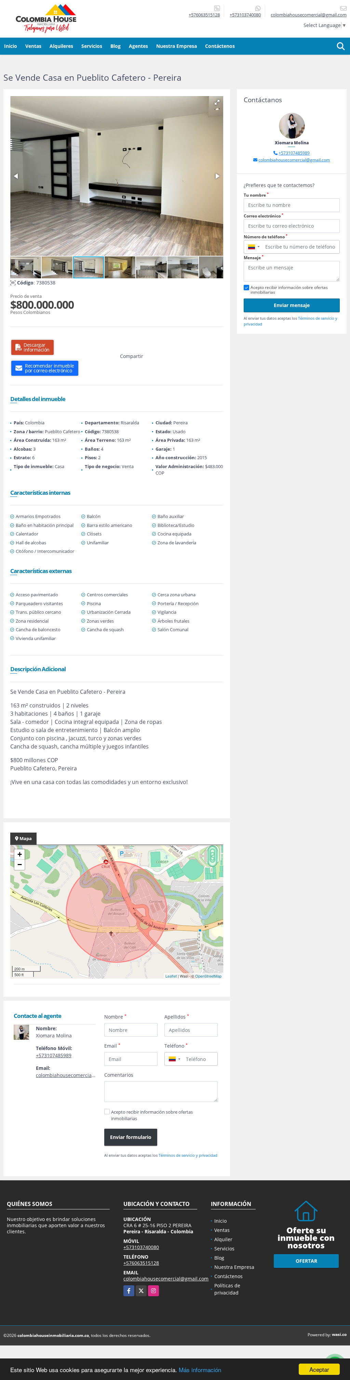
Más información (200, 1369)
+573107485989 (53, 1055)
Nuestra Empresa (176, 46)
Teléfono (176, 1045)
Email (112, 1045)
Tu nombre (256, 195)
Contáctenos (220, 46)
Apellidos (176, 1016)
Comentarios (118, 1075)
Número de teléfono (265, 237)
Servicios (91, 46)
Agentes (138, 46)
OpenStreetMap (208, 976)
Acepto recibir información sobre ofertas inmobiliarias (152, 1115)
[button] (217, 102)
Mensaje (254, 258)
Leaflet (171, 976)
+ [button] (19, 854)
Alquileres (61, 46)
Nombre (115, 1016)
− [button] (19, 864)
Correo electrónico (263, 216)
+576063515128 (204, 15)
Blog (115, 46)
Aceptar (319, 1369)
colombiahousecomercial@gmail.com (78, 1075)
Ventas (33, 46)
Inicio (10, 46)
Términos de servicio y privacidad (188, 1155)
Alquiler (223, 1239)
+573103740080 (245, 15)
